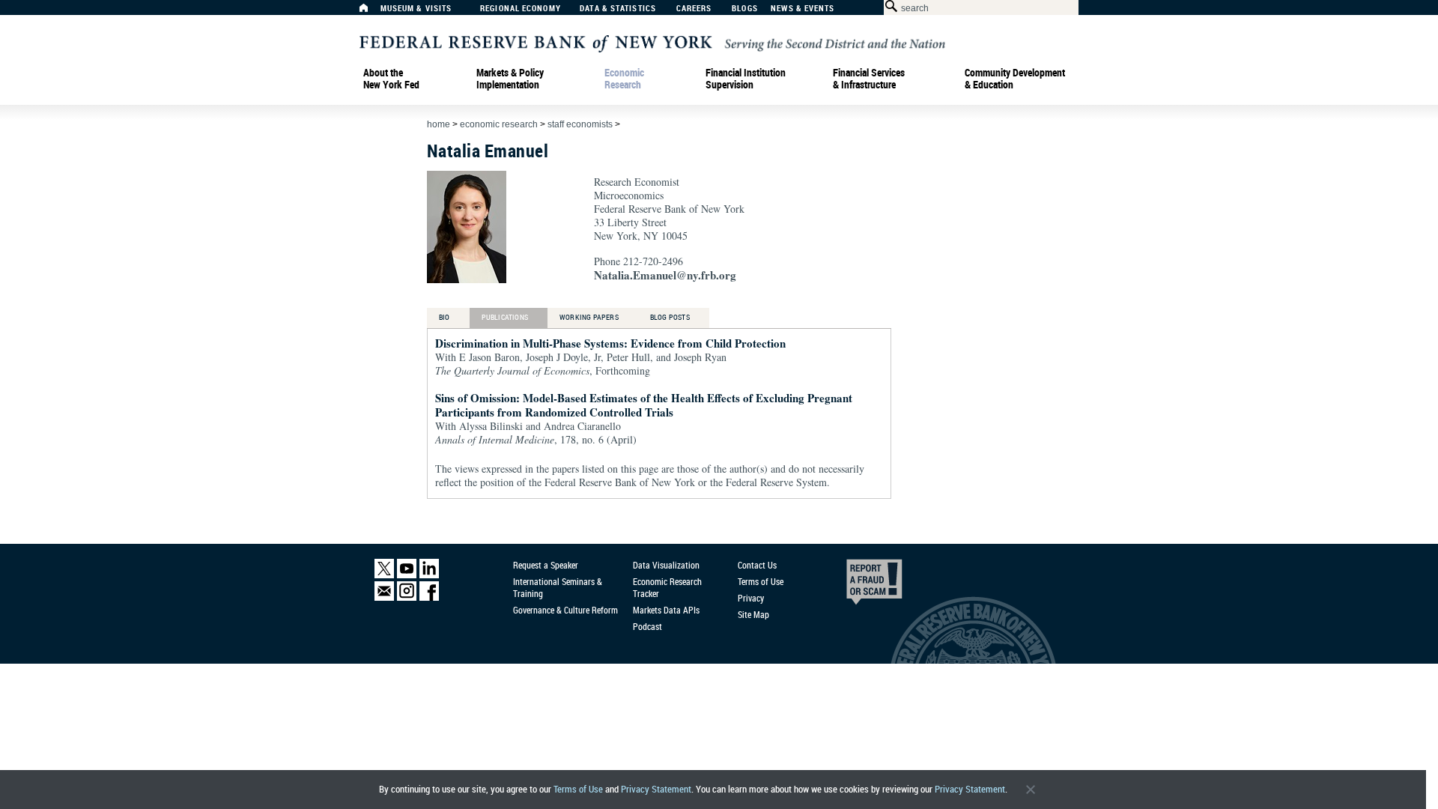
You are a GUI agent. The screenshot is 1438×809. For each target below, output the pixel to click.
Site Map (753, 614)
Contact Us (757, 565)
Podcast (647, 626)
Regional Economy (520, 8)
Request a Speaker (545, 565)
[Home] (371, 11)
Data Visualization (666, 565)
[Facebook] (429, 597)
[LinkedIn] (429, 575)
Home (438, 124)
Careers (694, 8)
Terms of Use (578, 789)
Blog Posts (670, 317)
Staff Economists (580, 124)
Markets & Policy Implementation (510, 79)
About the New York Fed (391, 79)
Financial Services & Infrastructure (869, 79)
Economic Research (624, 79)
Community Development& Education (1015, 79)
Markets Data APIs (666, 610)
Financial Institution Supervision (746, 79)
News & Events (802, 8)
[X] (384, 575)
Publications (505, 317)
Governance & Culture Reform (565, 610)
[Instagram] (406, 597)
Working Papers (589, 317)
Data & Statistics (618, 8)
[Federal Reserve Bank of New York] (652, 42)
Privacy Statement (656, 789)
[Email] (384, 597)
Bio (444, 317)
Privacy (751, 598)
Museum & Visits (416, 8)
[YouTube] (406, 575)
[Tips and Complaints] (853, 586)
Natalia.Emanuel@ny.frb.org (665, 275)
